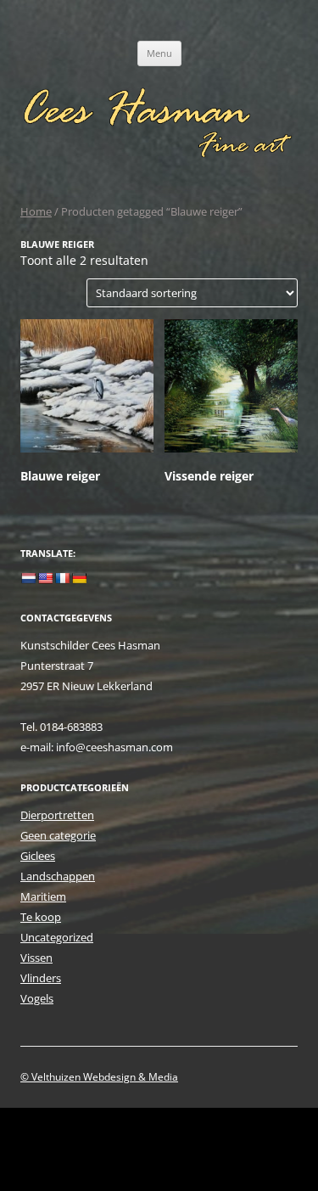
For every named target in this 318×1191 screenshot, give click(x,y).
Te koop (40, 916)
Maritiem (43, 896)
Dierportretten (57, 815)
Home (36, 211)
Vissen (36, 957)
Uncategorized (56, 937)
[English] (45, 578)
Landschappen (57, 876)
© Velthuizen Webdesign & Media (99, 1077)
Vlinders (40, 978)
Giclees (37, 855)
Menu (159, 53)
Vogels (36, 998)
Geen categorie (58, 835)
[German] (78, 578)
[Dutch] (28, 578)
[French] (62, 578)
